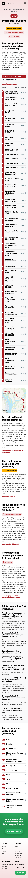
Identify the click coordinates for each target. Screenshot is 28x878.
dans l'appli (18, 658)
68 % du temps (15, 36)
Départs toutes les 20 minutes (15, 32)
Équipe (17, 849)
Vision (16, 846)
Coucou (4, 844)
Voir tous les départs (10, 544)
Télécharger (20, 873)
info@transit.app (19, 864)
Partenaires (6, 861)
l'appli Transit (21, 527)
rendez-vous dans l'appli (16, 704)
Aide (3, 853)
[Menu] (24, 3)
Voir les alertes (7, 496)
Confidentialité (19, 853)
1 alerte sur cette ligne (15, 28)
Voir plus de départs (9, 84)
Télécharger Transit (13, 831)
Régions (4, 846)
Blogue (4, 849)
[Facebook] (20, 867)
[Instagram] (15, 867)
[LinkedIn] (23, 867)
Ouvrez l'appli (6, 434)
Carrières (17, 851)
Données (4, 868)
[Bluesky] (18, 867)
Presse (4, 851)
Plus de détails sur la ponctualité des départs (11, 596)
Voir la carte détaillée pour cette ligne (12, 452)
